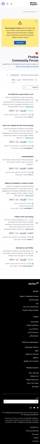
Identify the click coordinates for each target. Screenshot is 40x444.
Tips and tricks (19, 203)
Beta (36, 351)
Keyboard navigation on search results (19, 183)
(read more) (29, 107)
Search (11, 3)
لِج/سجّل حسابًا (33, 373)
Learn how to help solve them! (27, 66)
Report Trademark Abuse (29, 296)
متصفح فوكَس (33, 336)
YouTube (34, 407)
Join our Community (30, 307)
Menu (7, 3)
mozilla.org (34, 427)
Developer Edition (31, 347)
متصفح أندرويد (33, 329)
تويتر (37, 303)
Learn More (20, 43)
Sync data (20, 237)
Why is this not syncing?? (23, 217)
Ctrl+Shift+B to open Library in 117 (20, 94)
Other (22, 172)
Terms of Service (32, 431)
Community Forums (29, 12)
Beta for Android (32, 354)
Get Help (35, 387)
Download (34, 322)
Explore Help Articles (30, 310)
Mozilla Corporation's (14, 412)
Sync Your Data (32, 383)
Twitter (37, 407)
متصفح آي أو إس (33, 332)
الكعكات (35, 438)
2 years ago (18, 117)
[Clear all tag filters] (7, 75)
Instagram (30, 407)
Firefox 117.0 (14, 75)
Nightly (35, 358)
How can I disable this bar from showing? (17, 125)
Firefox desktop (32, 325)
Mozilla (33, 283)
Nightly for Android (31, 361)
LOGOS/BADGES (27, 157)
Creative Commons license (28, 422)
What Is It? (34, 376)
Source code (33, 300)
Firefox (29, 114)
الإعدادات (21, 114)
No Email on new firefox (24, 248)
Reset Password (32, 380)
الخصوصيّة (35, 434)
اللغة (37, 398)
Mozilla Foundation (31, 414)
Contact (35, 441)
